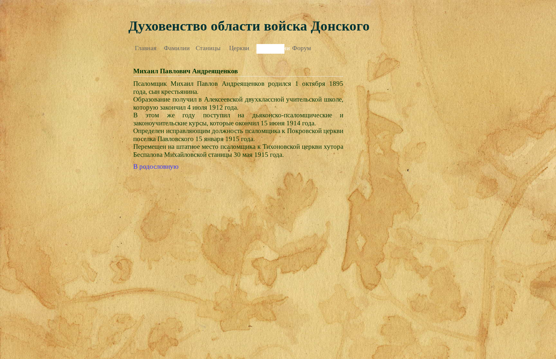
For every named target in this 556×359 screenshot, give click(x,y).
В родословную (156, 166)
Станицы (208, 47)
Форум (301, 47)
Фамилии (177, 47)
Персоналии (270, 47)
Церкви (239, 47)
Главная (145, 47)
